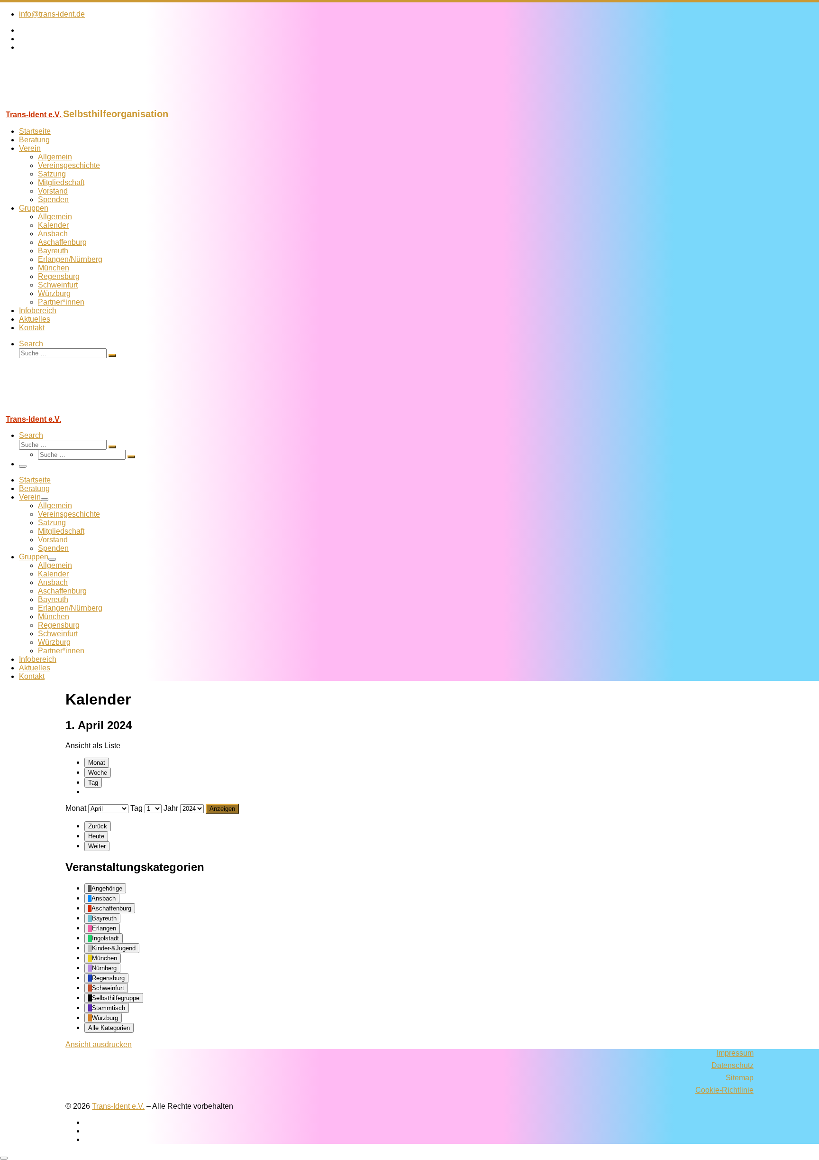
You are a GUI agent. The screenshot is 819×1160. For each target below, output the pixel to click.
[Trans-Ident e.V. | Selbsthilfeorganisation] (59, 104)
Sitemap (740, 1078)
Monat (96, 762)
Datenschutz (732, 1065)
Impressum (735, 1053)
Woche (97, 772)
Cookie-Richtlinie (724, 1090)
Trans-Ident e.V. (118, 1106)
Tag (93, 782)
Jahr (171, 808)
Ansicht (98, 1044)
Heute (96, 836)
